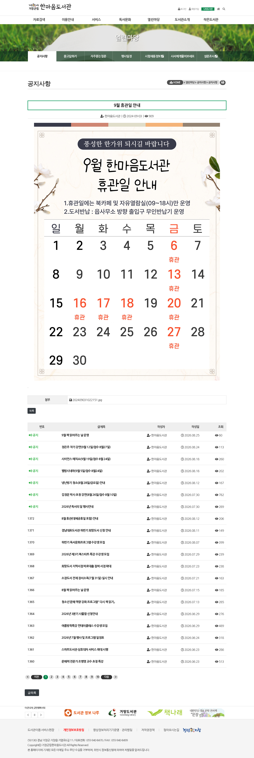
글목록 (32, 693)
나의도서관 (208, 9)
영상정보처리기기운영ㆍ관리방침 (112, 729)
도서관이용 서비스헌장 (41, 729)
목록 (31, 410)
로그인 (183, 9)
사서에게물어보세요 (182, 56)
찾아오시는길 (171, 729)
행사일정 (126, 56)
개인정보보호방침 (73, 730)
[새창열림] (82, 712)
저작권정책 (147, 729)
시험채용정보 (153, 56)
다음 (106, 677)
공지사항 (42, 56)
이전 (36, 677)
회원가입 (195, 9)
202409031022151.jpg (87, 399)
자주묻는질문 (98, 56)
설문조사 (209, 56)
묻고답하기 (70, 56)
